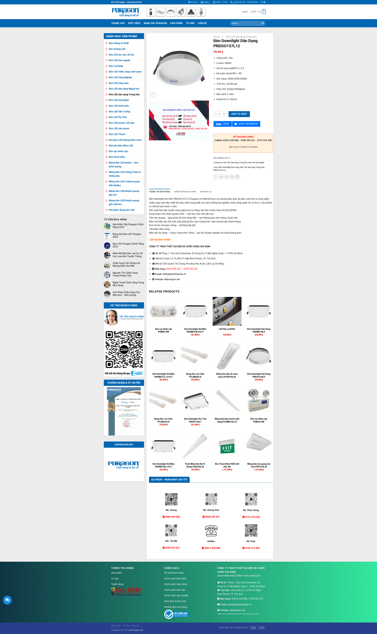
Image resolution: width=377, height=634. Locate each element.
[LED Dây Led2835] (227, 311)
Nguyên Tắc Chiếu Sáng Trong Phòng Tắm (125, 274)
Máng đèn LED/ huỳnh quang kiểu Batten (124, 183)
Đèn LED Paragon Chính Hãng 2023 (128, 245)
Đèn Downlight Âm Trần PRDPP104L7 (195, 420)
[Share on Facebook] (216, 177)
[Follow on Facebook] (261, 2)
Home (216, 36)
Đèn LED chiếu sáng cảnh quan (125, 71)
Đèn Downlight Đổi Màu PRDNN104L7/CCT (163, 465)
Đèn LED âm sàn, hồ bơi (121, 54)
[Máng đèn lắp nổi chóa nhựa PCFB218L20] (227, 356)
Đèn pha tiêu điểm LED (121, 145)
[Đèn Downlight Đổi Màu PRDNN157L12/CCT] (163, 356)
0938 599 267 (173, 268)
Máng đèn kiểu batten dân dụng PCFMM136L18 (227, 420)
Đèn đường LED (117, 49)
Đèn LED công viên (119, 83)
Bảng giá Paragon (155, 23)
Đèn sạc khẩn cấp (118, 151)
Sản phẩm (176, 23)
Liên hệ (202, 23)
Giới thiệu (134, 23)
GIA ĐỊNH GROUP (241, 627)
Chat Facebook (248, 124)
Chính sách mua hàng (175, 584)
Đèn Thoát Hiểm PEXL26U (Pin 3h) (227, 465)
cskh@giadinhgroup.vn (174, 274)
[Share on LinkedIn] (237, 177)
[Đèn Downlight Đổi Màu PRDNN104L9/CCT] (195, 311)
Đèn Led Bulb (116, 66)
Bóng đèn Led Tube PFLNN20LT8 (195, 375)
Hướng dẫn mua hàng (175, 607)
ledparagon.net (172, 279)
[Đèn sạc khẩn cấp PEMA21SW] (258, 401)
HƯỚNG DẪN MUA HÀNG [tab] (185, 192)
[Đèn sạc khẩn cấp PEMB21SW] (163, 311)
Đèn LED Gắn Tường (119, 111)
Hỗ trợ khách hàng (173, 572)
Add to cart (239, 114)
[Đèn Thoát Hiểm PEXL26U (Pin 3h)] (227, 446)
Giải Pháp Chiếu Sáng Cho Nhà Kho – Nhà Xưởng (126, 293)
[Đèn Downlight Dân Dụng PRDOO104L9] (258, 356)
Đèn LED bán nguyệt (119, 60)
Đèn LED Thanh (117, 134)
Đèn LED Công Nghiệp (120, 77)
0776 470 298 (252, 517)
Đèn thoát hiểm (117, 157)
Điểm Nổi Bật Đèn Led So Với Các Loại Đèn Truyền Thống (128, 255)
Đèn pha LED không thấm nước (125, 140)
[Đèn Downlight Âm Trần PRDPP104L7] (195, 401)
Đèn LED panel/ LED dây (121, 122)
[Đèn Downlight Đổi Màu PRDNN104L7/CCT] (163, 446)
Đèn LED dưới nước (119, 105)
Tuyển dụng (117, 584)
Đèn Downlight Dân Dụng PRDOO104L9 (258, 375)
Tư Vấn (190, 23)
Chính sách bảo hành (175, 578)
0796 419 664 (252, 548)
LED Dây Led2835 (227, 329)
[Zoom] (153, 95)
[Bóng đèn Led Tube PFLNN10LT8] (163, 401)
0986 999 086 (172, 516)
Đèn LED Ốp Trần (118, 117)
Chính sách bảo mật (174, 589)
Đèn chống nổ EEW (119, 43)
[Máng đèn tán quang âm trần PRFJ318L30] (258, 446)
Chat (226, 124)
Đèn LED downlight (119, 100)
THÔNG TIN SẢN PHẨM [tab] (159, 192)
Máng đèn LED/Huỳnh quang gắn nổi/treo (124, 202)
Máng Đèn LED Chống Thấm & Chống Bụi (125, 174)
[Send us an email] (264, 2)
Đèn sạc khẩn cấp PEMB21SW (163, 330)
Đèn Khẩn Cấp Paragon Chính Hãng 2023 (128, 226)
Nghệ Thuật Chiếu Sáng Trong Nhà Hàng (128, 284)
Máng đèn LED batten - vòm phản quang (123, 164)
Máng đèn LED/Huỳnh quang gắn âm (124, 193)
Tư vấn (115, 578)
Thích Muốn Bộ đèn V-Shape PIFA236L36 (195, 465)
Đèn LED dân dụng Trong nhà (124, 94)
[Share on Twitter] (221, 177)
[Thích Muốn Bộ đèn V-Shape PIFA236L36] (195, 446)
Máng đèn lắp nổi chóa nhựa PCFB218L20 (227, 375)
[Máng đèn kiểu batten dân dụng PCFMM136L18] (227, 401)
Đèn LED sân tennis (119, 128)
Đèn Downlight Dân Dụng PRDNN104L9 (258, 330)
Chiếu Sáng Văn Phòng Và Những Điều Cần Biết (126, 264)
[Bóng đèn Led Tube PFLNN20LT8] (195, 356)
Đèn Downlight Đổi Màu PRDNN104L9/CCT (195, 330)
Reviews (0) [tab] (205, 192)
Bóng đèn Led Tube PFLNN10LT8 (163, 420)
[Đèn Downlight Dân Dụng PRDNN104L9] (258, 311)
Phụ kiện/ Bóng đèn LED (121, 210)
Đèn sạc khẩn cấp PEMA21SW (258, 420)
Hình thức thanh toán (175, 601)
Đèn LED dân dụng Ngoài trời (124, 88)
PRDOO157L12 (219, 170)
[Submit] (262, 23)
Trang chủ (118, 23)
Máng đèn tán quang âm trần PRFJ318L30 (258, 465)
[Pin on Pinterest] (232, 177)
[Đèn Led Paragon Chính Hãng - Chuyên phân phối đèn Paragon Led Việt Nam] (126, 11)
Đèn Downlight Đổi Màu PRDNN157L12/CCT (163, 375)
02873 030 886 (212, 548)
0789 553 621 (191, 268)
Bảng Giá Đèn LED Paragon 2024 (127, 235)
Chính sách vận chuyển (176, 595)
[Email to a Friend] (226, 177)
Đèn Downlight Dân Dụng (228, 167)
